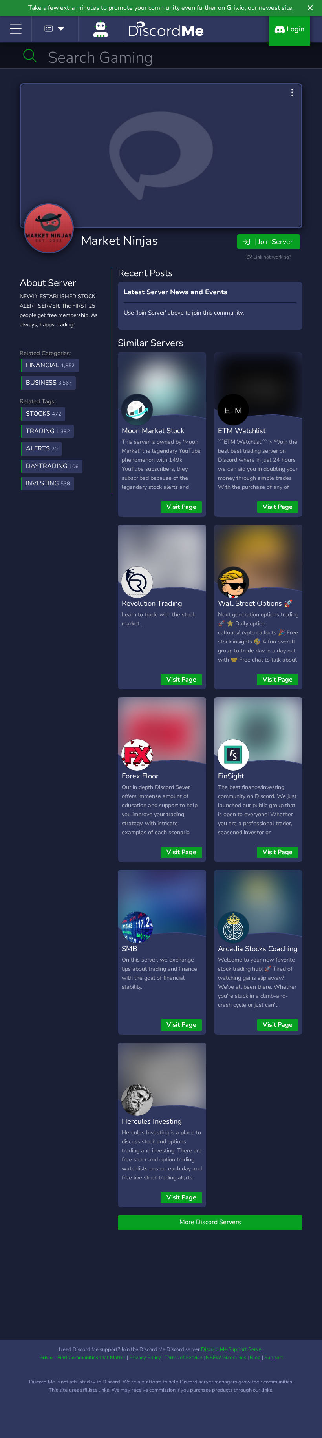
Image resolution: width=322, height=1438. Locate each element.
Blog (255, 1357)
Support (273, 1357)
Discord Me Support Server (232, 1349)
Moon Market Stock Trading (153, 436)
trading (48, 431)
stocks (43, 413)
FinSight (231, 776)
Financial (50, 365)
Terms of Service (183, 1357)
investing (48, 483)
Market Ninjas (119, 240)
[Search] (30, 55)
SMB (129, 948)
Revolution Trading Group (152, 609)
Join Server (275, 241)
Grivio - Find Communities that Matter (82, 1357)
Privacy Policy (145, 1357)
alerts (42, 448)
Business (49, 382)
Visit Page (181, 507)
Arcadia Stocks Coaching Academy (258, 954)
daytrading (52, 466)
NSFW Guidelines (226, 1357)
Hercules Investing (152, 1121)
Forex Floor (140, 776)
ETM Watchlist (241, 431)
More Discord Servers (210, 1222)
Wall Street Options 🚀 (255, 603)
